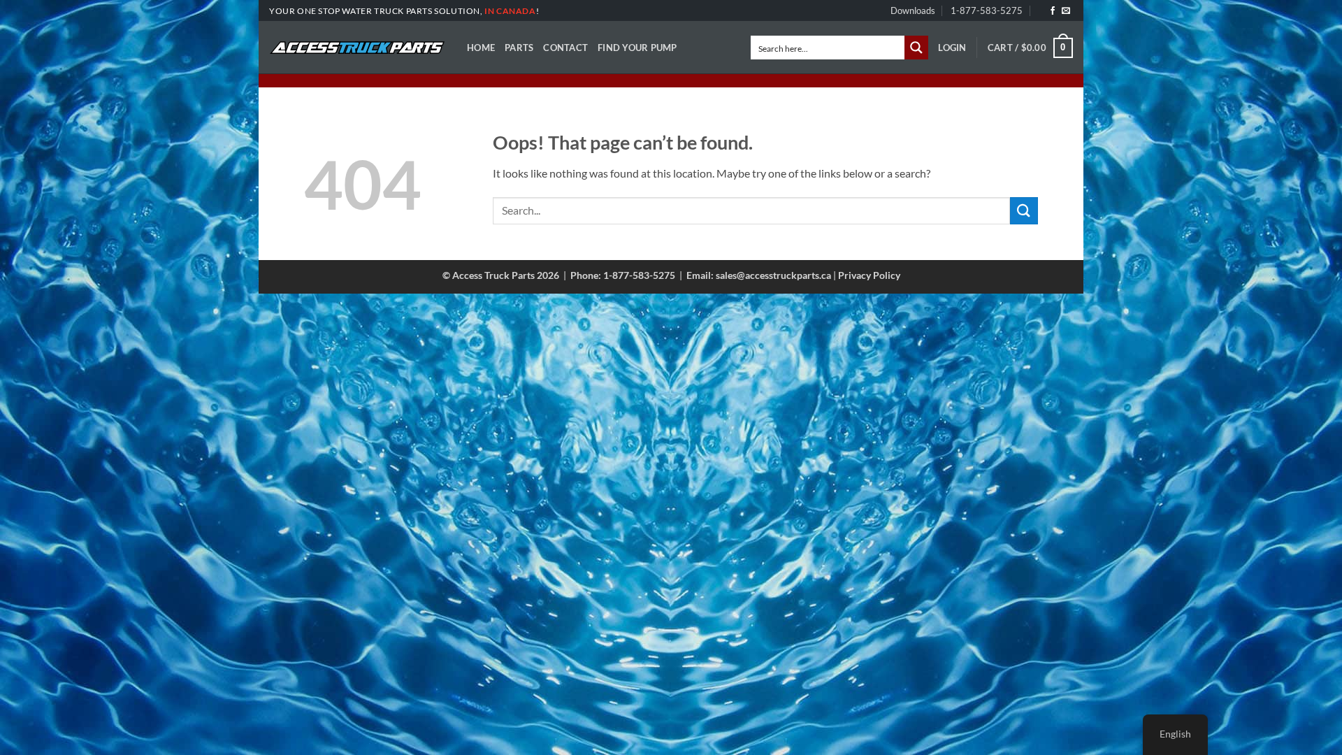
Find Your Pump (637, 47)
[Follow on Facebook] (1052, 11)
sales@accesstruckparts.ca (773, 275)
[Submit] (1024, 210)
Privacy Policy (869, 275)
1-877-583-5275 (987, 10)
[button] (952, 47)
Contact (565, 47)
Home (481, 47)
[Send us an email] (1066, 11)
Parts (519, 47)
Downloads (912, 10)
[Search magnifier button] (916, 47)
